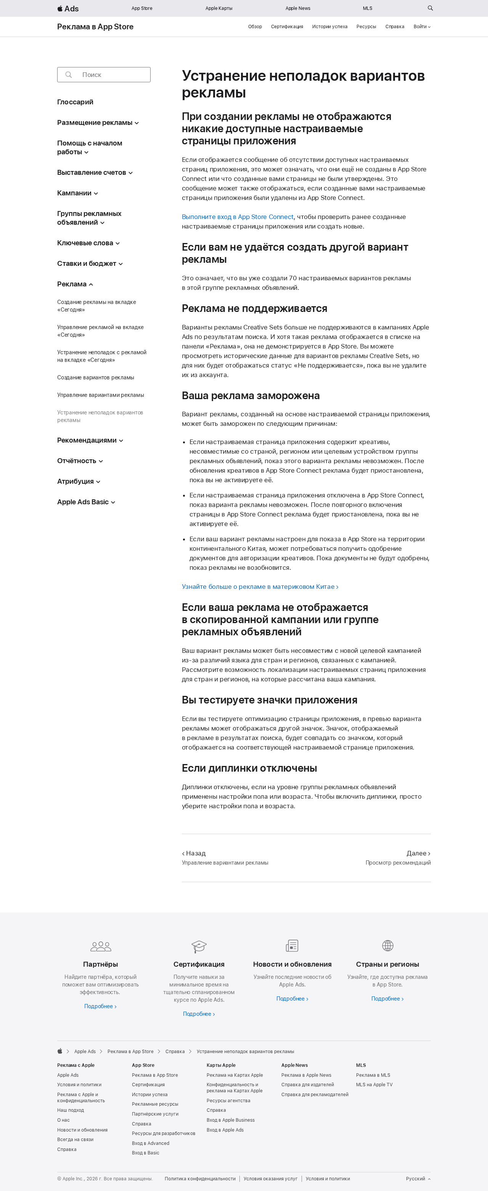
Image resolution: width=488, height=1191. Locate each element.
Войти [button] (420, 26)
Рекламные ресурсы (155, 1104)
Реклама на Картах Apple (235, 1075)
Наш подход (70, 1110)
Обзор (255, 26)
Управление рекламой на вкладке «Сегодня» (100, 331)
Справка (395, 26)
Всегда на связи (75, 1139)
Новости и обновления (82, 1130)
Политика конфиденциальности (200, 1178)
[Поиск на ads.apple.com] (430, 8)
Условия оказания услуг (271, 1178)
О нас (63, 1120)
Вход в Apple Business (231, 1120)
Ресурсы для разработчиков (164, 1133)
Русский (415, 1178)
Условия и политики (79, 1084)
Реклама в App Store (95, 26)
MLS (367, 8)
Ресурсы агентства (228, 1100)
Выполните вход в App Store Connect (238, 217)
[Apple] (60, 1050)
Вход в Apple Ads (225, 1130)
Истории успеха (329, 26)
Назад (195, 853)
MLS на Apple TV (374, 1084)
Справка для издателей (307, 1084)
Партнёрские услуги (155, 1114)
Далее (416, 853)
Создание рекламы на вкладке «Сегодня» (96, 306)
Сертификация (287, 26)
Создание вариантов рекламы (95, 377)
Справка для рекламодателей (314, 1094)
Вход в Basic (145, 1153)
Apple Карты (219, 8)
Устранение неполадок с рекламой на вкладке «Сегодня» (101, 356)
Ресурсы (366, 26)
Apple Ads (68, 1075)
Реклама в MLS (373, 1075)
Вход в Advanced (150, 1143)
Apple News (298, 8)
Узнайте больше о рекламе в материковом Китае (258, 586)
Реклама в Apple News (306, 1075)
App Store (142, 8)
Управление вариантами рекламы (100, 395)
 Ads (68, 8)
